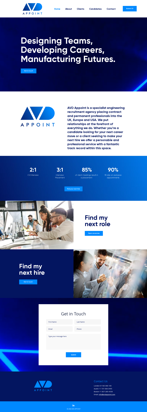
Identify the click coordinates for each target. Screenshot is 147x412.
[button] (94, 9)
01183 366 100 (105, 386)
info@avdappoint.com (107, 394)
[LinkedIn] (73, 405)
